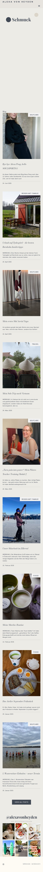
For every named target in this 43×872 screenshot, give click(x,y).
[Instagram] (3, 864)
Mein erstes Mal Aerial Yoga (15, 321)
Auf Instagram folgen (21, 821)
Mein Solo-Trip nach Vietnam (16, 393)
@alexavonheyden (21, 817)
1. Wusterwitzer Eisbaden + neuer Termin (21, 773)
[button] (39, 5)
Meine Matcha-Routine (13, 624)
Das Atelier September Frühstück (18, 701)
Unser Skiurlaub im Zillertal (15, 548)
